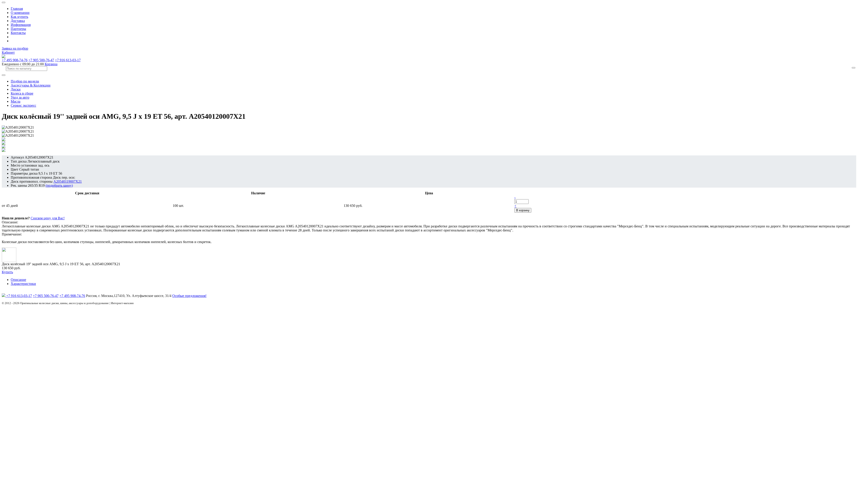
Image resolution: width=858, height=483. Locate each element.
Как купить (19, 17)
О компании (20, 13)
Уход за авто (20, 97)
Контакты (18, 33)
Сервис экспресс (23, 105)
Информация (21, 25)
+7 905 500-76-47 (41, 60)
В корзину (523, 210)
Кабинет (8, 52)
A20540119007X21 (67, 181)
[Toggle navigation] (3, 2)
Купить (7, 272)
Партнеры (18, 29)
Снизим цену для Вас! (48, 218)
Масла (15, 101)
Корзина (51, 64)
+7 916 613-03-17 (68, 60)
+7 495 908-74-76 (14, 60)
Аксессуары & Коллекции (30, 85)
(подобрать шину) (59, 185)
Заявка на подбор (15, 48)
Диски (16, 89)
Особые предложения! (189, 296)
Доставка (18, 21)
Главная (17, 9)
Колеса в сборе (22, 93)
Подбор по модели (25, 81)
